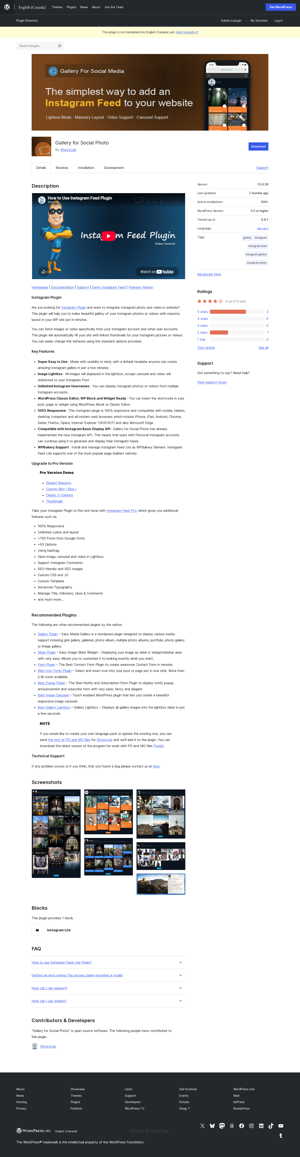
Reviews (62, 168)
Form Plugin (46, 665)
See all (263, 348)
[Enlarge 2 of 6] (128, 795)
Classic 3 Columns (59, 495)
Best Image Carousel (53, 695)
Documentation (62, 287)
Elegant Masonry (58, 483)
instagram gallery (256, 254)
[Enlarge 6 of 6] (180, 879)
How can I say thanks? (49, 1001)
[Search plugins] (60, 46)
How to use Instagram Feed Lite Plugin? (62, 962)
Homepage (40, 287)
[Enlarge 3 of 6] (128, 843)
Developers (133, 1102)
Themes (76, 1095)
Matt (236, 1095)
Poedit (159, 746)
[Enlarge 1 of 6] (75, 795)
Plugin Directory (27, 20)
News (20, 1095)
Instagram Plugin (73, 307)
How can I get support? (49, 988)
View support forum (212, 382)
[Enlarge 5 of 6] (180, 847)
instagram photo (257, 262)
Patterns (76, 1108)
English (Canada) (66, 1131)
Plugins (75, 1102)
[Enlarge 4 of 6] (180, 795)
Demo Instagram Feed (109, 287)
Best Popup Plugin (51, 683)
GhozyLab (68, 150)
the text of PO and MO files (69, 740)
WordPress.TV (134, 1108)
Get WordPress (281, 7)
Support (262, 168)
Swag (184, 1108)
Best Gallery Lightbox (54, 707)
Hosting (21, 1102)
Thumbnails (54, 501)
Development (114, 168)
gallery (247, 237)
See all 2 (262, 228)
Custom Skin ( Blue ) (61, 489)
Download (258, 146)
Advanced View (209, 274)
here (156, 766)
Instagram (261, 237)
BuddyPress (241, 1108)
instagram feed (257, 246)
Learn (128, 1089)
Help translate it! (187, 32)
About (20, 1089)
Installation (86, 168)
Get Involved (188, 1089)
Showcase (78, 1089)
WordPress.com (244, 1089)
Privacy (21, 1108)
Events (183, 1095)
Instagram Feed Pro (121, 511)
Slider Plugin (47, 652)
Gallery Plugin (48, 634)
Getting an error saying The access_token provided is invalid (77, 975)
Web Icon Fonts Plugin (55, 671)
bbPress (239, 1102)
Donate (184, 1102)
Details (41, 168)
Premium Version (141, 287)
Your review (206, 348)
